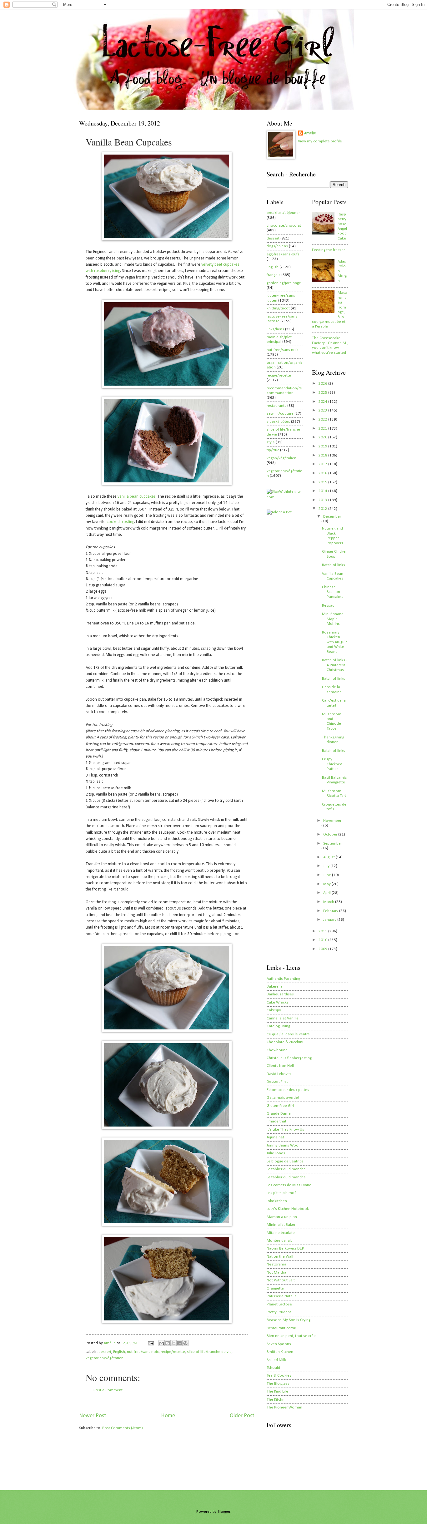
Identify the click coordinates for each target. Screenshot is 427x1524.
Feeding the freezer (328, 250)
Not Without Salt (281, 1280)
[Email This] (161, 1343)
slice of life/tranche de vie (209, 1352)
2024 (323, 402)
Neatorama (276, 1264)
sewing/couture (280, 414)
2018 (323, 455)
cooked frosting (120, 522)
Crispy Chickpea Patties (332, 764)
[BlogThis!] (167, 1343)
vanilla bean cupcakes (137, 497)
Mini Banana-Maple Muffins (333, 619)
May (327, 884)
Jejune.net (275, 1137)
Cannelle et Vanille (283, 1018)
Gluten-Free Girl (280, 1106)
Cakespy (274, 1010)
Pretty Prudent (279, 1312)
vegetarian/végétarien (104, 1358)
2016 (323, 473)
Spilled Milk (276, 1360)
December (332, 517)
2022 (323, 419)
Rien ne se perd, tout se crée (291, 1336)
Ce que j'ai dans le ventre (288, 1034)
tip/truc (273, 450)
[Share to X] (173, 1343)
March (329, 902)
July (326, 866)
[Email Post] (150, 1343)
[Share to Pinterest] (185, 1343)
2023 (323, 410)
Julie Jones (276, 1153)
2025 (323, 393)
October (330, 834)
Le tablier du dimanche (286, 1169)
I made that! (277, 1121)
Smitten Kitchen (280, 1352)
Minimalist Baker (281, 1225)
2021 (323, 429)
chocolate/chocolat (284, 226)
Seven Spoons (279, 1344)
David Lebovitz (279, 1074)
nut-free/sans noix (143, 1352)
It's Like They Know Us (285, 1129)
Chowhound (277, 1050)
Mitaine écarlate (281, 1233)
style (271, 442)
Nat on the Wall (280, 1257)
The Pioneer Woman (284, 1407)
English (119, 1352)
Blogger (224, 1512)
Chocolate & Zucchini (285, 1042)
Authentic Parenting (283, 979)
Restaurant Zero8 (281, 1328)
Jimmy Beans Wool (283, 1145)
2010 (323, 940)
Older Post (242, 1416)
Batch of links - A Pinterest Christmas (334, 665)
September (332, 843)
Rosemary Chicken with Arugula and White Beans (335, 642)
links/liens (275, 329)
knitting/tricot (278, 308)
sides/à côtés (278, 422)
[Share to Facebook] (179, 1343)
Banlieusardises (280, 994)
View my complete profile (320, 141)
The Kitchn (275, 1400)
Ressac (328, 606)
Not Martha (276, 1272)
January (330, 920)
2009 (323, 949)
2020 (323, 437)
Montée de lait (279, 1241)
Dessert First (277, 1082)
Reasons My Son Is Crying (288, 1320)
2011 (323, 931)
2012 (323, 509)
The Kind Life (277, 1391)
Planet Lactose (279, 1304)
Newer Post (92, 1416)
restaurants (276, 406)
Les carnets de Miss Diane (289, 1185)
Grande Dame (279, 1114)
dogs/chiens (277, 246)
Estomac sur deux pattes (288, 1090)
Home (168, 1416)
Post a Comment (108, 1390)
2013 (323, 500)
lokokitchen (277, 1201)
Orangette (275, 1288)
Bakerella (275, 986)
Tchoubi (273, 1368)
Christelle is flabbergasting (289, 1058)
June (327, 875)
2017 (323, 464)
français (273, 275)
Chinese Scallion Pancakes (332, 592)
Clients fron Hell (280, 1066)
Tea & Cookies (279, 1376)
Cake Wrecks (278, 1002)
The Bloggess (278, 1384)
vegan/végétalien (281, 458)
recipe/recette (173, 1352)
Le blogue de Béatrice (285, 1161)
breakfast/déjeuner (283, 213)
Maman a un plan (282, 1217)
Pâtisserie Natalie (282, 1296)
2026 (323, 384)
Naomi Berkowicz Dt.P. (285, 1248)
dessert (104, 1352)
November (332, 821)
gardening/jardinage (284, 283)
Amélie (310, 133)
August (329, 857)
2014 (323, 491)
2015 (323, 482)
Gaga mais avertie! (283, 1098)
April (327, 893)
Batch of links (333, 565)
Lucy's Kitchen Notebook (288, 1209)
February (331, 911)
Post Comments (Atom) (122, 1428)
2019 (323, 446)
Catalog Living (278, 1026)
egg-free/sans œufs (283, 254)
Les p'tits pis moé (282, 1193)
